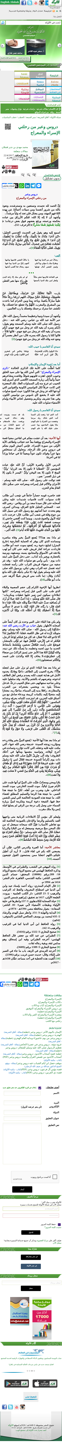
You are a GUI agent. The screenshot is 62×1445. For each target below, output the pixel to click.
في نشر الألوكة (32, 1266)
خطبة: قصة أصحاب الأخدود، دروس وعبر (42, 1054)
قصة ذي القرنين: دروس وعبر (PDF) (44, 1072)
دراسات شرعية (29, 109)
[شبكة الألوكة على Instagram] (41, 2)
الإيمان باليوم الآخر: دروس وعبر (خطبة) (42, 1032)
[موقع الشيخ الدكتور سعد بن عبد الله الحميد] (31, 33)
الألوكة (11, 1425)
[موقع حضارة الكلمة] (38, 83)
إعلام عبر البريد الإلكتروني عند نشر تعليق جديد (20, 1087)
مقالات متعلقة (21, 151)
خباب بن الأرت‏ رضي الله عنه (19, 625)
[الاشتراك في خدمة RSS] (53, 12)
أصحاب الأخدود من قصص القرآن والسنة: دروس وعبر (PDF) (32, 1057)
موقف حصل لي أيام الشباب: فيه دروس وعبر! (39, 1063)
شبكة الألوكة (55, 117)
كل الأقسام (53, 109)
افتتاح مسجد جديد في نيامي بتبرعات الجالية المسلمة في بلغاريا (31, 1364)
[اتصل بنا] (57, 17)
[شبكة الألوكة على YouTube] (35, 2)
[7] (55, 732)
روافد (52, 112)
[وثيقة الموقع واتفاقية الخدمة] (20, 12)
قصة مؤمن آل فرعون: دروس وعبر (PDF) (41, 1069)
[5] (55, 614)
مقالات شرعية (42, 109)
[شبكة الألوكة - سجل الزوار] (37, 12)
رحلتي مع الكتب (54, 1021)
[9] (21, 839)
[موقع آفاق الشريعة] (38, 75)
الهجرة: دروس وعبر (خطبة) (48, 1035)
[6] (39, 659)
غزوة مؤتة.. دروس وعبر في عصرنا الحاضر (41, 1044)
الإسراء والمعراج (53, 999)
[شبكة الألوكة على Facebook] (23, 2)
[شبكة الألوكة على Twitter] (29, 2)
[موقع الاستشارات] (22, 83)
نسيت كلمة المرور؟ (53, 1227)
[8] (49, 774)
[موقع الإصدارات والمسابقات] (38, 98)
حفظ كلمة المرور (48, 1224)
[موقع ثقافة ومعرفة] (22, 75)
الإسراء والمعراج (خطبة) (50, 1011)
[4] (43, 579)
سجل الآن (57, 1243)
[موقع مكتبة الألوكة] (22, 91)
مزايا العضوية (42, 1240)
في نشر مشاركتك (32, 1256)
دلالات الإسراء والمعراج (50, 1002)
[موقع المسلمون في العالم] (54, 91)
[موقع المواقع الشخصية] (38, 91)
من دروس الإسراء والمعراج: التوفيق (44, 1008)
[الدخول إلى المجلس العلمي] (41, 66)
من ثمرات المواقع (41, 112)
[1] (32, 247)
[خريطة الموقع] (57, 12)
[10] (49, 858)
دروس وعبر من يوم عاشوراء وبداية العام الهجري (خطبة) (34, 1038)
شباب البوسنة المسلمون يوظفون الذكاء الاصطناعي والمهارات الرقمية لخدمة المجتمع (31, 1358)
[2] (13, 339)
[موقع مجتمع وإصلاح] (54, 83)
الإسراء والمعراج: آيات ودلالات (47, 1005)
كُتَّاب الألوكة (31, 1343)
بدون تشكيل (52, 178)
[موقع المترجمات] (22, 98)
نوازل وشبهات (16, 109)
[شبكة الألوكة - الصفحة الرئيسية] (47, 12)
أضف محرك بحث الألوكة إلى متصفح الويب (31, 1430)
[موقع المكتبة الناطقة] (54, 98)
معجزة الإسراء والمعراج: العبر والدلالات (42, 1014)
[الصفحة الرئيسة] (60, 12)
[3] (18, 529)
